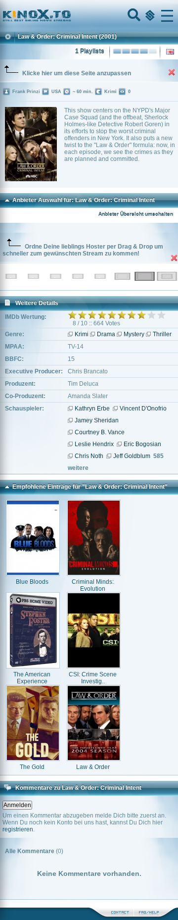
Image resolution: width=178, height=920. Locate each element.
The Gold (32, 767)
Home (70, 16)
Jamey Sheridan (97, 420)
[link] (89, 16)
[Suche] (133, 15)
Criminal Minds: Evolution (93, 585)
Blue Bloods (32, 581)
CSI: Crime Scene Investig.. (93, 678)
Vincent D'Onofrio (143, 408)
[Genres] (149, 16)
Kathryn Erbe (92, 408)
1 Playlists (89, 51)
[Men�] (167, 16)
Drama (106, 334)
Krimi (82, 334)
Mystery (134, 334)
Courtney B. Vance (100, 432)
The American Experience (31, 678)
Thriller (162, 334)
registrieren (17, 829)
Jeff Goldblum (131, 456)
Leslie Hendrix (94, 444)
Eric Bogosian (142, 444)
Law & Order (93, 767)
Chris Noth (89, 456)
